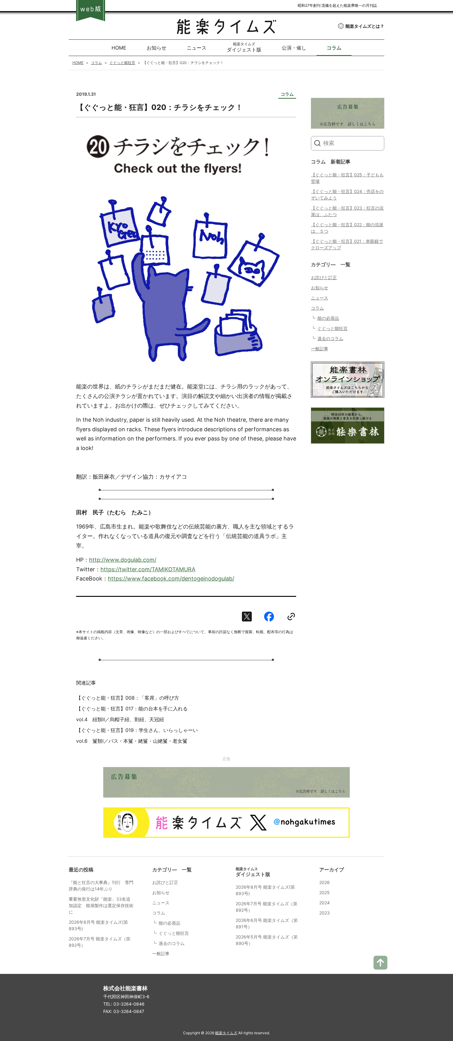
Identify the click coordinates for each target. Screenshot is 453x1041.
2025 (324, 892)
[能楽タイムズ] (226, 29)
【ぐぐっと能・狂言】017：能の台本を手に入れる (132, 708)
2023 (324, 912)
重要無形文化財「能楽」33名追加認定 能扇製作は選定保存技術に (101, 905)
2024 (324, 902)
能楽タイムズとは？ (364, 26)
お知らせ (319, 287)
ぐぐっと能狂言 (332, 328)
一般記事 (319, 348)
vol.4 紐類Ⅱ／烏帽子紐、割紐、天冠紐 (120, 719)
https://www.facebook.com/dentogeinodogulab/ (171, 578)
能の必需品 (328, 318)
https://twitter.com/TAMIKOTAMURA (147, 569)
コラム (317, 308)
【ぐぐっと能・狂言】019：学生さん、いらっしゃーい (137, 730)
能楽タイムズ (226, 1033)
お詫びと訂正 (324, 277)
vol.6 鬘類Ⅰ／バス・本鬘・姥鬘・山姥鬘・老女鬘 (131, 741)
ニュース (319, 297)
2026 (324, 882)
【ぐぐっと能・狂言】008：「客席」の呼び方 (127, 698)
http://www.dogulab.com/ (122, 560)
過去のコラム (330, 338)
